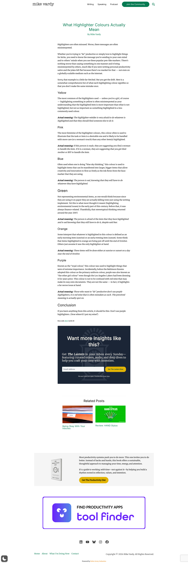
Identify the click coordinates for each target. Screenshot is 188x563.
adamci (66, 321)
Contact (75, 553)
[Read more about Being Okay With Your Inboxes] (77, 414)
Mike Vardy (43, 4)
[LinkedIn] (81, 542)
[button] (135, 4)
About (45, 553)
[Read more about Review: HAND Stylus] (110, 414)
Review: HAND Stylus (106, 425)
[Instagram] (100, 542)
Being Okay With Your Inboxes (73, 427)
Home (37, 553)
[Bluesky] (94, 542)
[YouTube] (87, 542)
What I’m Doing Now (59, 553)
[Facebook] (107, 542)
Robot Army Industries (98, 561)
